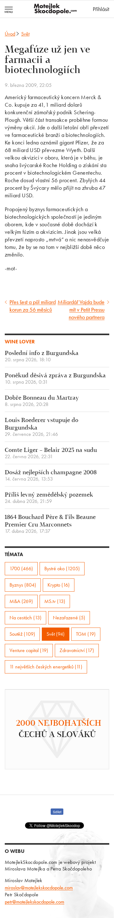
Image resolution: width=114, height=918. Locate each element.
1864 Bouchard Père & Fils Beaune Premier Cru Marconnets (50, 524)
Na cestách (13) (25, 617)
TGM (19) (86, 634)
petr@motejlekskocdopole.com (34, 901)
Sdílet (57, 811)
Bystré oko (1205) (62, 568)
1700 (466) (21, 568)
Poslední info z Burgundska (42, 356)
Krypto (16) (59, 585)
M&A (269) (21, 601)
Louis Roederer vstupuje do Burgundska (41, 427)
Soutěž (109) (22, 634)
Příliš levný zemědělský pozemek (49, 498)
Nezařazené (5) (69, 617)
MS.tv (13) (54, 601)
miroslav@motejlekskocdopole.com (39, 887)
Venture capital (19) (29, 650)
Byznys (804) (23, 585)
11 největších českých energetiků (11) (46, 666)
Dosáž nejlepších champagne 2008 (51, 476)
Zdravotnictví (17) (77, 650)
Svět (25, 34)
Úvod (10, 34)
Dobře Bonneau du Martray (42, 401)
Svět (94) (56, 634)
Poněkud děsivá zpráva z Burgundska (55, 379)
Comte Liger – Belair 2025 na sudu (51, 453)
